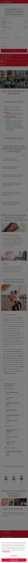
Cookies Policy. (6, 551)
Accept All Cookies (14, 560)
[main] (14, 550)
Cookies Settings (14, 555)
